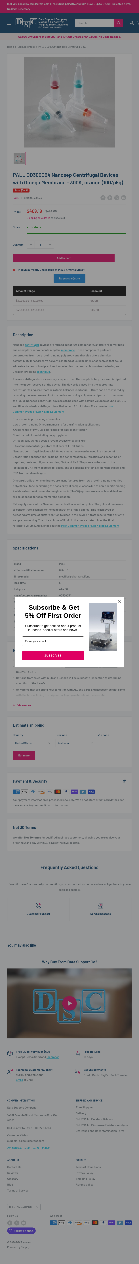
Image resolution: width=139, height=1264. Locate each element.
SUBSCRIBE (53, 655)
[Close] (119, 601)
